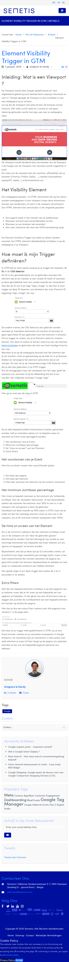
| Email (25, 693)
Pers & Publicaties (35, 34)
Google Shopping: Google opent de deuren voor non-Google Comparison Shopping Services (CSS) (36, 774)
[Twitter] (8, 906)
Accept (19, 960)
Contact (30, 935)
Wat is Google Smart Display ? (24, 751)
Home (18, 34)
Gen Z (53, 804)
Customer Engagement (47, 795)
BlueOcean (33, 800)
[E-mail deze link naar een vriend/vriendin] (66, 67)
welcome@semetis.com (19, 892)
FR (59, 2)
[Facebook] (3, 906)
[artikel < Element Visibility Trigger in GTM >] (63, 67)
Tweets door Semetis (15, 857)
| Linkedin (11, 693)
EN (54, 2)
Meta (8, 794)
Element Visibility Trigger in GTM (26, 56)
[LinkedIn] (12, 906)
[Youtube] (17, 906)
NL (63, 2)
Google (7, 711)
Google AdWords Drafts (36, 804)
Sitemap (19, 935)
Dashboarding (15, 800)
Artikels (51, 34)
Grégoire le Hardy (15, 687)
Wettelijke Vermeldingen (48, 935)
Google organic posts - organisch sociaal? (30, 746)
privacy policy (12, 955)
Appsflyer (29, 795)
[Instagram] (22, 906)
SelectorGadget (10, 345)
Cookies (18, 795)
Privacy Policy (7, 960)
